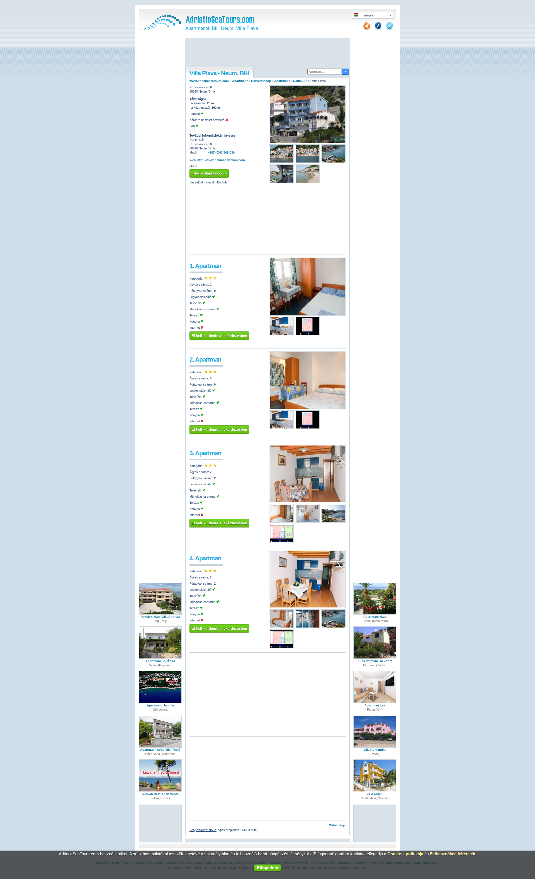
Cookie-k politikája (405, 853)
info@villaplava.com (209, 173)
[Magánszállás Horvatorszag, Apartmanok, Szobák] (160, 28)
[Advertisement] (267, 53)
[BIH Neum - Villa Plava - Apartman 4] (307, 607)
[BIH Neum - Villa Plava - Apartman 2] (307, 408)
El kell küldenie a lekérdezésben (219, 336)
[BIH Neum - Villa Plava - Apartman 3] (307, 501)
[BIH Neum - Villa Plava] (307, 142)
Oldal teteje (337, 825)
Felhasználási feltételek (452, 853)
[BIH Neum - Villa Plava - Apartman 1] (307, 314)
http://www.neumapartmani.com (221, 160)
